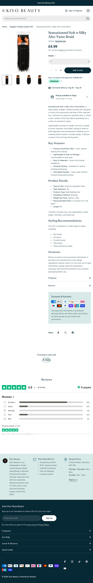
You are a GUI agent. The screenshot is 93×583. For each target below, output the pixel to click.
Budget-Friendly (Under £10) (21, 27)
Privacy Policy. (43, 525)
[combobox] (46, 18)
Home (4, 27)
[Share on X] (65, 333)
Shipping (61, 50)
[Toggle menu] (3, 10)
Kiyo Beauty (13, 577)
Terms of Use (31, 525)
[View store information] (87, 97)
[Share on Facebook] (58, 333)
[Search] (87, 18)
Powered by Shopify (27, 577)
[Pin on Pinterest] (73, 333)
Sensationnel (60, 41)
